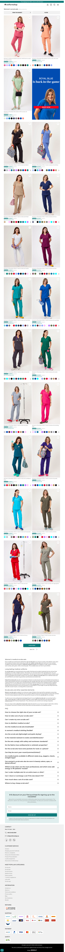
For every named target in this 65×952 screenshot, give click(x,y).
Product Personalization (11, 856)
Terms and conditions (10, 892)
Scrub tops (7, 869)
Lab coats (7, 879)
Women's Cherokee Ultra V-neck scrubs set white (16, 268)
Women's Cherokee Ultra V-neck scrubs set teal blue (17, 320)
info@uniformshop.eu (13, 836)
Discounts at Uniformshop (11, 860)
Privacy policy (8, 894)
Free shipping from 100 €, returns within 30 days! (32, 1)
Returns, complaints (10, 852)
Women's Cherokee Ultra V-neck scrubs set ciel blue (45, 165)
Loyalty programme (10, 858)
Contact (7, 849)
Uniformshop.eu (38, 945)
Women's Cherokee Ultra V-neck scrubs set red (15, 583)
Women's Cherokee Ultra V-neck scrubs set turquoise (17, 531)
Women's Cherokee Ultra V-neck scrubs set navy (44, 216)
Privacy (35, 947)
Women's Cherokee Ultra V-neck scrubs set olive (44, 531)
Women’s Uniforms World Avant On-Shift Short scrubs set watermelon (17, 59)
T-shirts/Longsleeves (10, 877)
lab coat (13, 699)
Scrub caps (8, 881)
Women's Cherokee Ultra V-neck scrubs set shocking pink (45, 426)
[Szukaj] (54, 4)
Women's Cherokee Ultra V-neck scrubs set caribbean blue (17, 479)
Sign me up (32, 815)
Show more (32, 645)
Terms (40, 947)
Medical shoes (8, 873)
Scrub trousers (8, 871)
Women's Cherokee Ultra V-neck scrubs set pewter (16, 372)
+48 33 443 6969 (11, 832)
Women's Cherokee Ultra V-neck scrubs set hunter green (44, 372)
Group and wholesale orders (12, 854)
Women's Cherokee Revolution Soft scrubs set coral (45, 58)
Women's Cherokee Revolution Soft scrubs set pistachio (15, 112)
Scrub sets (7, 867)
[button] (32, 712)
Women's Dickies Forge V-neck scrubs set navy (16, 635)
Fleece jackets (8, 875)
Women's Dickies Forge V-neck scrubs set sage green (45, 583)
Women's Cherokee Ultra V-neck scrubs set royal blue (45, 320)
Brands (7, 900)
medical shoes (8, 700)
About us (7, 890)
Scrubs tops (36, 684)
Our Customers (8, 898)
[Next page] (37, 649)
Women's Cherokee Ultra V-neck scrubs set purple (44, 478)
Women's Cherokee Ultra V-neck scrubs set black (16, 165)
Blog (6, 896)
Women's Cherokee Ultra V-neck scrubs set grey (16, 425)
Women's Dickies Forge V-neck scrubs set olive (44, 635)
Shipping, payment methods (12, 851)
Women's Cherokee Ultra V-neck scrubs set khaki (16, 216)
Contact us (7, 888)
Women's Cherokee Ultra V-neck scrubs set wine (44, 268)
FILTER (46, 12)
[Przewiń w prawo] (30, 65)
